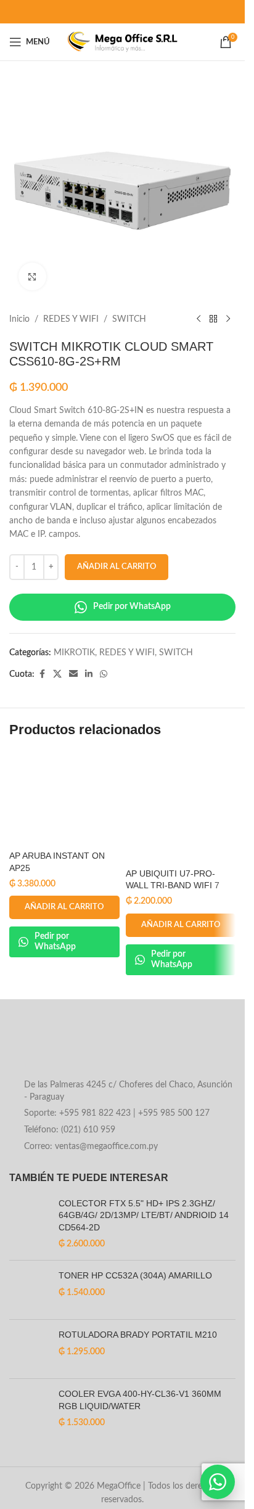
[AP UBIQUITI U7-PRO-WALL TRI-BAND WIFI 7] (181, 807)
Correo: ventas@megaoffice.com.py (91, 1146)
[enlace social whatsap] (103, 674)
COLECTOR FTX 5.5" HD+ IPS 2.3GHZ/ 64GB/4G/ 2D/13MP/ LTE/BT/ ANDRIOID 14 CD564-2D (144, 1215)
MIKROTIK (74, 652)
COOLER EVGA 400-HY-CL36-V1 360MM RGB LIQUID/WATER (140, 1400)
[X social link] (57, 674)
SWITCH (129, 319)
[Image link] (108, 1048)
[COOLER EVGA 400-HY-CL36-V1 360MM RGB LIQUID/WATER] (29, 1408)
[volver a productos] (213, 319)
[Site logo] (122, 42)
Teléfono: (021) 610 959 (69, 1130)
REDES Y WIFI (71, 319)
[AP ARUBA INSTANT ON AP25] (64, 798)
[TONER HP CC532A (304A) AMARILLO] (29, 1290)
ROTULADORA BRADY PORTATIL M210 (138, 1334)
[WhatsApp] (217, 1482)
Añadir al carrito (116, 567)
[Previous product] (198, 319)
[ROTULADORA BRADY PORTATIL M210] (29, 1349)
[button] (64, 907)
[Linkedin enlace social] (88, 674)
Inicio (19, 319)
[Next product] (228, 319)
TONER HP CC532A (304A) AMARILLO (135, 1275)
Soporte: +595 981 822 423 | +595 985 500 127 (117, 1113)
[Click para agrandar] (32, 276)
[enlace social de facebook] (42, 674)
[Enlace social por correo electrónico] (73, 674)
